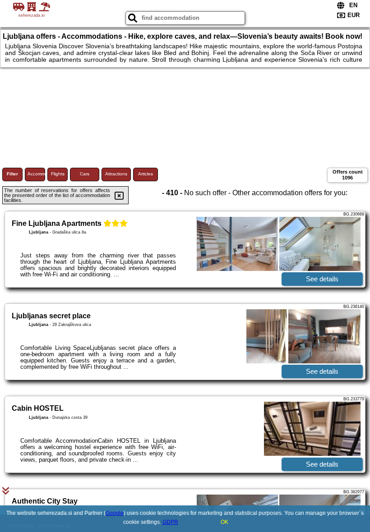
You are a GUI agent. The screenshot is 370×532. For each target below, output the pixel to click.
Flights (58, 173)
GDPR (170, 522)
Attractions (116, 173)
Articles (145, 173)
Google (115, 513)
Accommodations (36, 173)
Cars (84, 173)
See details (322, 279)
